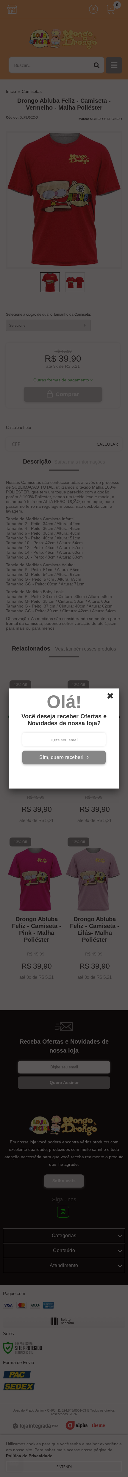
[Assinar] (64, 757)
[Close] (112, 696)
